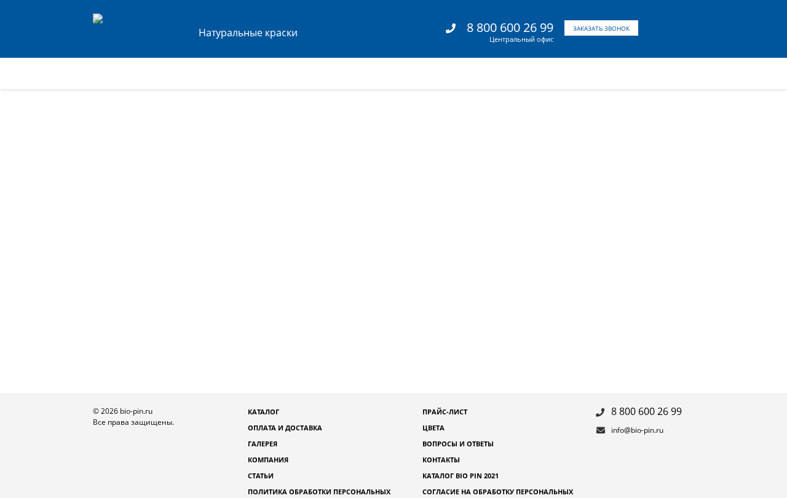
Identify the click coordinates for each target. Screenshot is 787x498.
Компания (268, 459)
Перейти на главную (571, 251)
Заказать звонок (601, 28)
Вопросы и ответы (458, 443)
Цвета (433, 427)
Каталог (263, 411)
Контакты (441, 459)
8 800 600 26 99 (510, 27)
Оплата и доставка (285, 427)
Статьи (261, 475)
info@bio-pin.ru (637, 430)
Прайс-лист (444, 411)
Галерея (262, 443)
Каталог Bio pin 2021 (460, 475)
